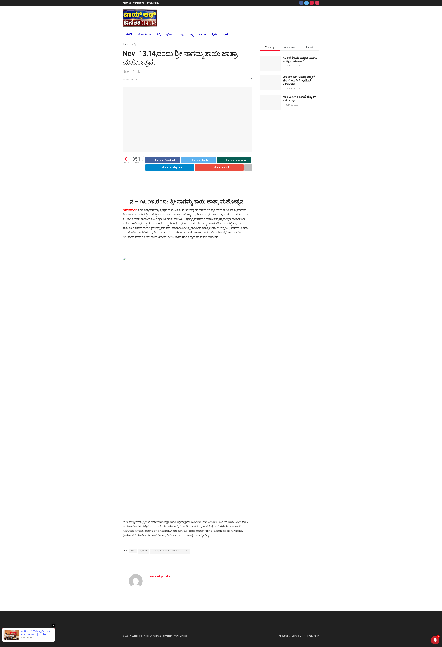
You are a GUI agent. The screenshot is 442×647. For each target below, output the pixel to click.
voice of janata (159, 576)
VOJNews (135, 636)
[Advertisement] (246, 17)
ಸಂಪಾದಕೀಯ (144, 34)
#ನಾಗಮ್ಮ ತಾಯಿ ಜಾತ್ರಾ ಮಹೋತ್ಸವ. (166, 550)
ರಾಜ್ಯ (181, 34)
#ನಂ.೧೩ (143, 550)
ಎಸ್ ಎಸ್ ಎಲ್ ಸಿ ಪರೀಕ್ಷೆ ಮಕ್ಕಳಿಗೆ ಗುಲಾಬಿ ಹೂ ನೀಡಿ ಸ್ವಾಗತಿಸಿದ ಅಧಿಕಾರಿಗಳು (299, 80)
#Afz (133, 550)
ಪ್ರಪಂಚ (202, 34)
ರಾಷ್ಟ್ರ (191, 34)
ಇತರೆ (225, 34)
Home (128, 34)
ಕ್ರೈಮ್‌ (214, 34)
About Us (127, 3)
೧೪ (186, 550)
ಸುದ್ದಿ (158, 34)
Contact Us (138, 3)
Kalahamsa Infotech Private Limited (170, 636)
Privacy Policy (152, 3)
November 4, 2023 (132, 79)
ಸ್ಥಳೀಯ (169, 34)
